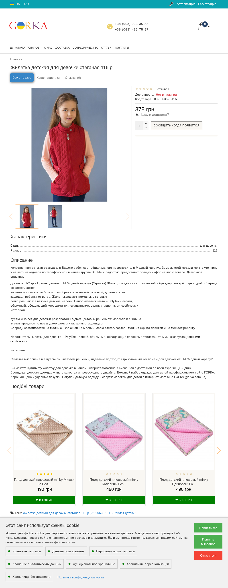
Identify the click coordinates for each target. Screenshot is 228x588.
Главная (16, 59)
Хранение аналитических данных (36, 564)
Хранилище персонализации (148, 564)
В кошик (45, 500)
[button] (219, 450)
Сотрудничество (85, 47)
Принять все (208, 528)
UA (18, 4)
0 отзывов (161, 89)
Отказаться (208, 555)
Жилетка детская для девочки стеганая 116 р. (56, 513)
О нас (48, 47)
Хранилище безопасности (31, 576)
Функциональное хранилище (94, 564)
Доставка (62, 47)
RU (26, 4)
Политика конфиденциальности (80, 577)
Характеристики (48, 77)
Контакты (121, 47)
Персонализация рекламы (115, 551)
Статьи (106, 47)
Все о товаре (21, 77)
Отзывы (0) (73, 77)
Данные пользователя (68, 551)
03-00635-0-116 (102, 513)
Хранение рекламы (26, 551)
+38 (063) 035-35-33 (132, 24)
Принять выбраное (208, 542)
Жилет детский (125, 513)
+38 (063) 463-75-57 (132, 29)
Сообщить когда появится (177, 125)
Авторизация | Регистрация (196, 4)
